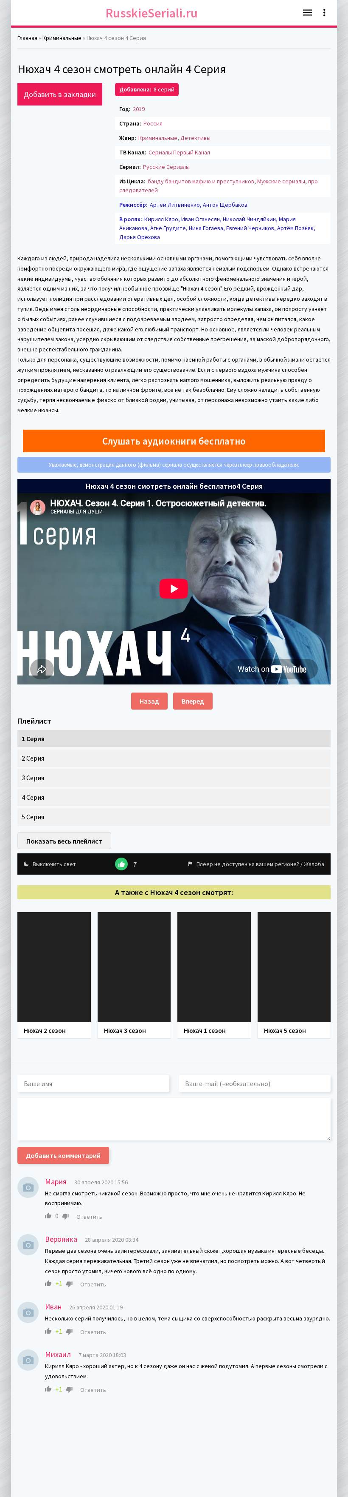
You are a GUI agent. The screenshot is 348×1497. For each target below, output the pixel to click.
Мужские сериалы (281, 181)
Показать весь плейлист (64, 841)
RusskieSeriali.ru (152, 13)
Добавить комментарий (63, 1155)
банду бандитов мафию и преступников (201, 181)
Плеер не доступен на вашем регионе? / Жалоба (260, 864)
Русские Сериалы (166, 167)
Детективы (195, 138)
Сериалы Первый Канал (179, 152)
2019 (139, 109)
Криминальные (157, 138)
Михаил (58, 1354)
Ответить (89, 1216)
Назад (149, 701)
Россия (153, 123)
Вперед (193, 701)
